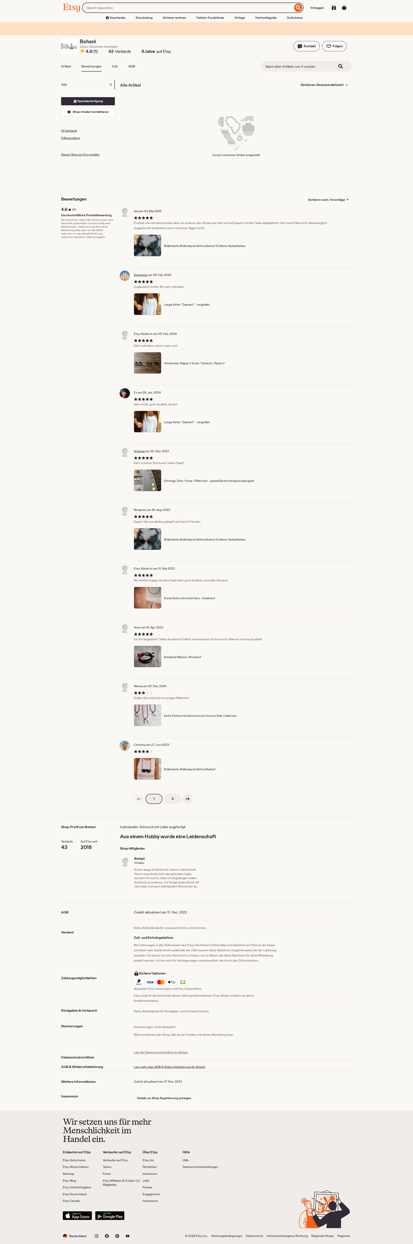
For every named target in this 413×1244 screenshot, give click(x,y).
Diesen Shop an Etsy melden (80, 154)
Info (115, 66)
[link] (139, 799)
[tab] (87, 84)
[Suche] (298, 8)
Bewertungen (91, 66)
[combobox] (187, 8)
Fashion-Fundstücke (210, 17)
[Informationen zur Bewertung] (82, 51)
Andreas (139, 451)
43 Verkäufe (69, 130)
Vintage (239, 17)
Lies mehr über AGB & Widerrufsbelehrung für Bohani (169, 1067)
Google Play (109, 1215)
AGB (131, 66)
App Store (77, 1215)
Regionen (343, 1236)
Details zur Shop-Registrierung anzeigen (164, 1098)
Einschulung (144, 17)
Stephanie (141, 275)
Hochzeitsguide (266, 17)
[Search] (343, 66)
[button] (306, 46)
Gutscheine (295, 17)
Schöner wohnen (174, 17)
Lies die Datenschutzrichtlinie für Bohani (161, 1052)
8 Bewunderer (70, 138)
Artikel (66, 66)
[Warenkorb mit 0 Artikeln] (344, 8)
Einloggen (317, 7)
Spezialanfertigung (90, 101)
